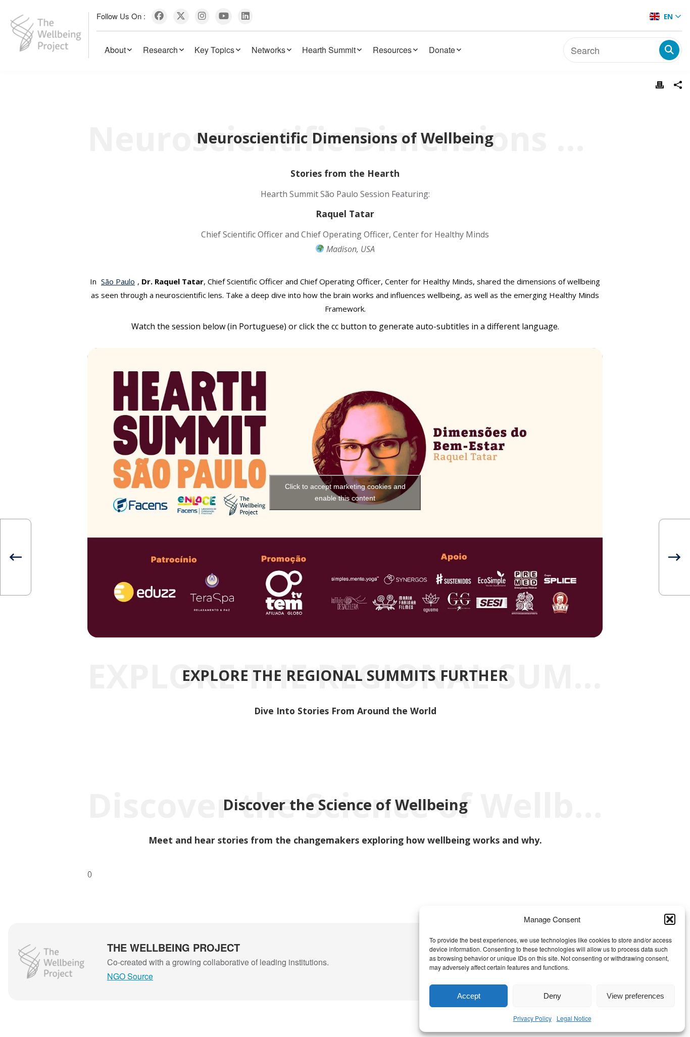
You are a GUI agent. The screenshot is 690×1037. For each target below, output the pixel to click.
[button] (670, 919)
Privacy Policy (532, 1018)
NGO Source (130, 976)
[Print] (660, 85)
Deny (552, 996)
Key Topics (214, 50)
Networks (268, 50)
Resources (392, 50)
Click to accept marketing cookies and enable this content (345, 492)
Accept (468, 996)
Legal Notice (574, 1018)
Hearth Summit (329, 50)
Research (160, 50)
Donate (442, 50)
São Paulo (118, 281)
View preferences (635, 996)
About (115, 50)
